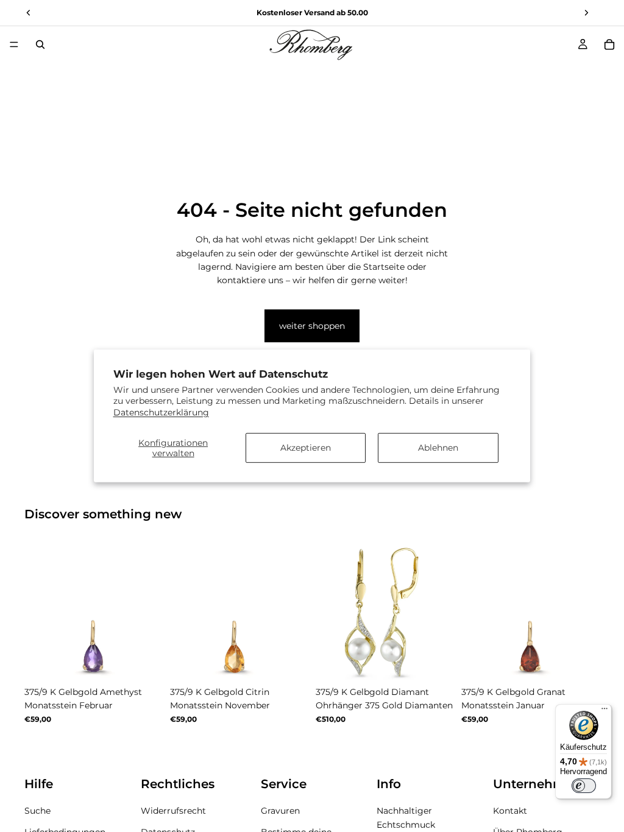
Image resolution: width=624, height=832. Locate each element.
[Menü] (14, 44)
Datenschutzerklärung (161, 411)
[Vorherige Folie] (37, 611)
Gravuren (280, 811)
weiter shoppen (312, 325)
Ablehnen (438, 447)
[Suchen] (40, 44)
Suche (37, 811)
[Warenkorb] (609, 44)
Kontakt (510, 811)
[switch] (584, 785)
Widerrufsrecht (173, 811)
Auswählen (154, 661)
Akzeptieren (305, 447)
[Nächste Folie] (149, 611)
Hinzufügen (445, 661)
